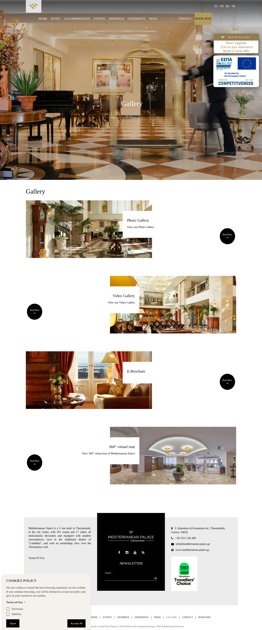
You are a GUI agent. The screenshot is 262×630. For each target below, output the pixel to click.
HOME (43, 18)
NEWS (153, 18)
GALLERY (167, 18)
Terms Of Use (36, 558)
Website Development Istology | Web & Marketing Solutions (154, 626)
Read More (227, 234)
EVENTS (99, 18)
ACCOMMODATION (77, 18)
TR (233, 6)
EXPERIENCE (136, 18)
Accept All (76, 623)
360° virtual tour (122, 446)
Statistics (16, 613)
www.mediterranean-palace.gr (192, 549)
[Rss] (143, 552)
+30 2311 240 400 (185, 538)
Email (109, 572)
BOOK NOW (203, 18)
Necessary (17, 608)
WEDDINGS (116, 18)
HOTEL (55, 18)
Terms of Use (14, 602)
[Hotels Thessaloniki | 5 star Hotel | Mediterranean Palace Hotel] (33, 7)
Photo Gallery (138, 220)
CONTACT (185, 18)
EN (222, 6)
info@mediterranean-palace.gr (193, 543)
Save (13, 623)
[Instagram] (127, 552)
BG (228, 6)
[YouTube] (135, 552)
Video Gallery (124, 296)
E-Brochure (136, 371)
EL (216, 6)
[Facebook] (119, 552)
